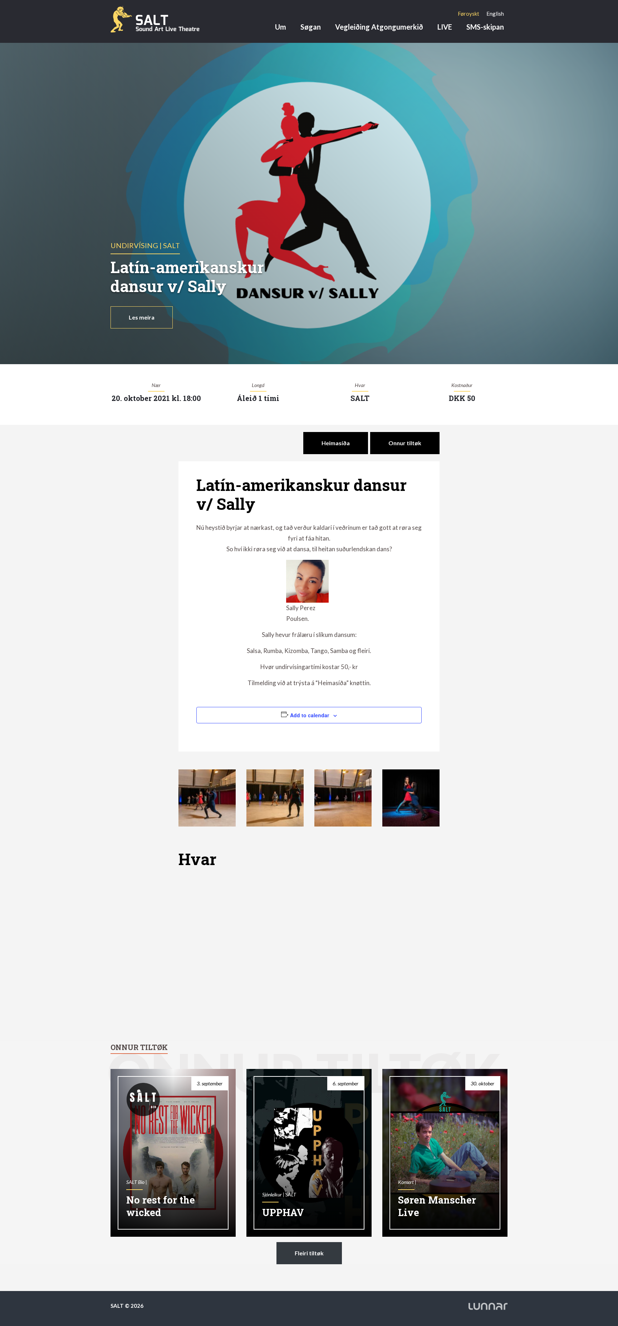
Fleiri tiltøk (309, 1253)
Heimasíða (336, 443)
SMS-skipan (485, 26)
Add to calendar (309, 715)
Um (280, 26)
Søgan (310, 26)
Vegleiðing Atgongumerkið (379, 26)
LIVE (444, 26)
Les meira (141, 317)
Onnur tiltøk (404, 443)
